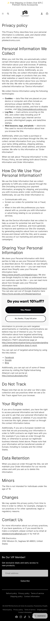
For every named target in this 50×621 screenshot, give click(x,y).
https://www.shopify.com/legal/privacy (19, 274)
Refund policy (11, 593)
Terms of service (37, 593)
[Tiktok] (25, 616)
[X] (29, 616)
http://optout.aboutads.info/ (15, 375)
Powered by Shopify (40, 606)
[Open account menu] (41, 13)
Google (8, 360)
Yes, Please (26, 310)
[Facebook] (16, 616)
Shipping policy (16, 596)
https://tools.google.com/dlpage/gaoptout (21, 294)
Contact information (32, 596)
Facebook (9, 357)
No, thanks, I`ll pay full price (26, 318)
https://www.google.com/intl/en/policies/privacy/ (24, 288)
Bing (7, 363)
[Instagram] (20, 616)
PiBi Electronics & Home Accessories (20, 606)
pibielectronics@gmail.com (14, 533)
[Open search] (8, 13)
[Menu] (3, 13)
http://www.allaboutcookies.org (31, 109)
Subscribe (25, 581)
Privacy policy (23, 593)
